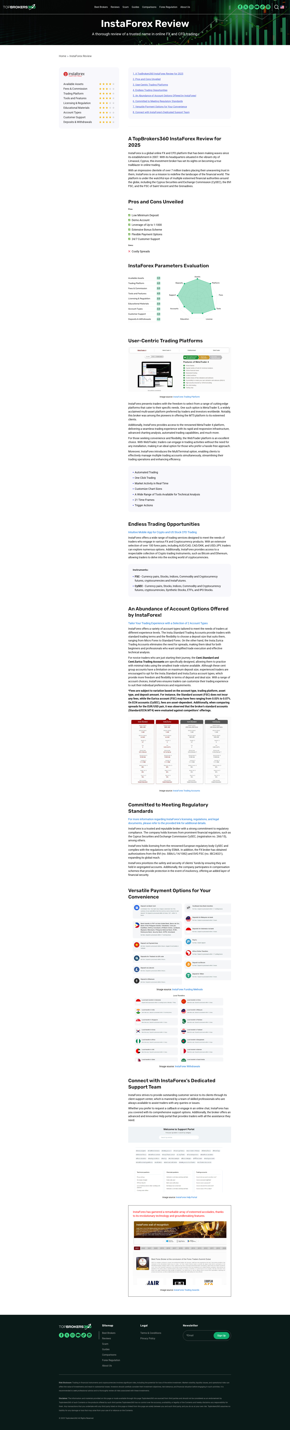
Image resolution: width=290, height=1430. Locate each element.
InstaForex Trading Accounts (186, 790)
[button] (283, 7)
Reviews (115, 7)
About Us (185, 7)
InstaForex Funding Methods (187, 989)
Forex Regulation (168, 7)
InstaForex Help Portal (186, 1197)
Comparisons (149, 7)
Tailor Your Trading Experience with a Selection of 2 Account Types (168, 623)
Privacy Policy (147, 1338)
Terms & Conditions (150, 1333)
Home (62, 56)
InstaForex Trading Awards (186, 1290)
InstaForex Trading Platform (186, 397)
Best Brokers (101, 7)
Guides (135, 7)
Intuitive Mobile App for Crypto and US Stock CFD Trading (162, 532)
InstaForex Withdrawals (187, 1066)
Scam (125, 7)
